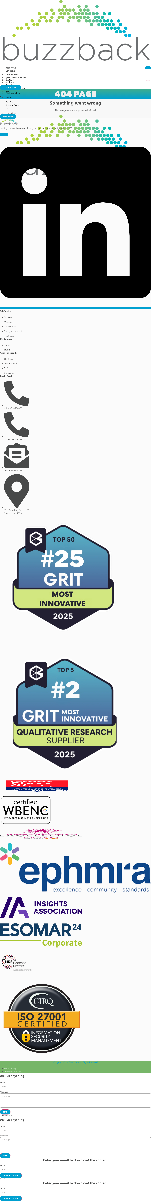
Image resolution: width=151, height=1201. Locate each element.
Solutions (11, 68)
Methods (10, 71)
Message (4, 1092)
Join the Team (12, 105)
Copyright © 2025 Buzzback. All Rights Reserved (75, 1062)
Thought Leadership (16, 77)
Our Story (10, 102)
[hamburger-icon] (148, 67)
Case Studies (12, 74)
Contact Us (11, 113)
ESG (8, 108)
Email (2, 1082)
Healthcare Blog (13, 93)
